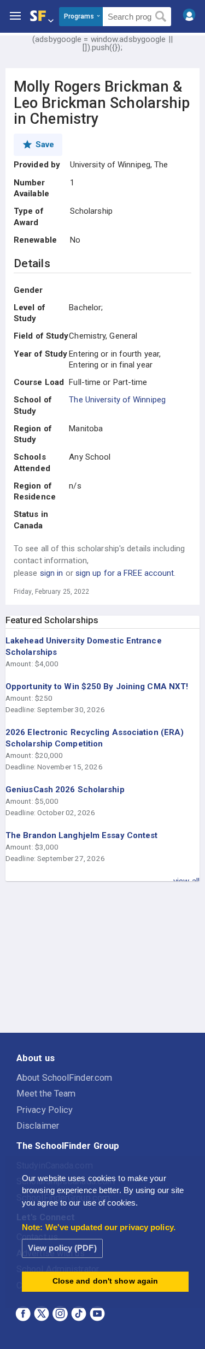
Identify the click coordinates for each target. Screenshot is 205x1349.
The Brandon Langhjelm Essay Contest (81, 835)
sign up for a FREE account (124, 573)
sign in (51, 573)
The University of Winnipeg (117, 400)
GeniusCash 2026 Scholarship (65, 789)
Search (161, 17)
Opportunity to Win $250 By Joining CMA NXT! (96, 686)
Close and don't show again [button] (105, 1281)
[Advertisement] (103, 957)
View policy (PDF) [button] (62, 1247)
